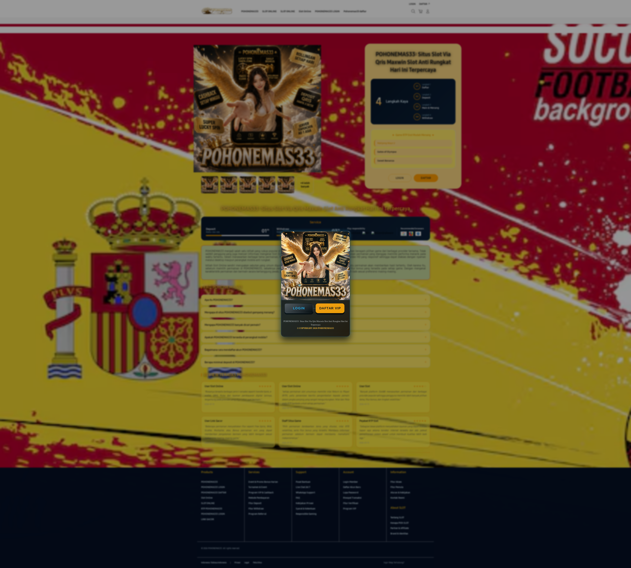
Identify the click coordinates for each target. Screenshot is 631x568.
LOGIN (299, 308)
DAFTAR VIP (330, 308)
